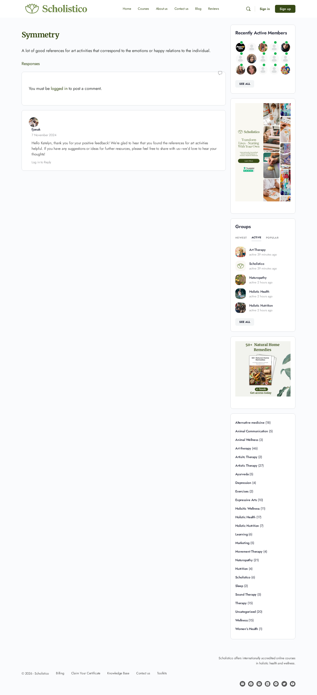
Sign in (265, 9)
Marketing (242, 543)
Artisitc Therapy (246, 457)
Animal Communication (251, 431)
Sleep (239, 586)
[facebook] (251, 684)
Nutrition (241, 568)
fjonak (36, 129)
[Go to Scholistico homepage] (56, 8)
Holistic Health (259, 291)
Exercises (242, 491)
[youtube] (292, 684)
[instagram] (259, 684)
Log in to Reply (41, 162)
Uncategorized (245, 611)
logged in (59, 88)
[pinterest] (276, 684)
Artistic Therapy (246, 465)
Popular (272, 237)
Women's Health (246, 628)
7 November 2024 (44, 135)
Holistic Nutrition (261, 305)
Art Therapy (257, 249)
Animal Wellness (246, 439)
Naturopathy (257, 277)
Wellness (241, 620)
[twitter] (284, 684)
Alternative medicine (250, 422)
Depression (243, 482)
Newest (241, 237)
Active (257, 237)
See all (244, 84)
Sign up (285, 9)
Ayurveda (242, 474)
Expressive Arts (246, 500)
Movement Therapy (248, 551)
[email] (242, 684)
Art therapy (243, 448)
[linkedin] (267, 684)
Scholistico (256, 263)
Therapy (241, 603)
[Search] (248, 9)
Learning (241, 534)
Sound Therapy (245, 594)
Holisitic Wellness (247, 508)
